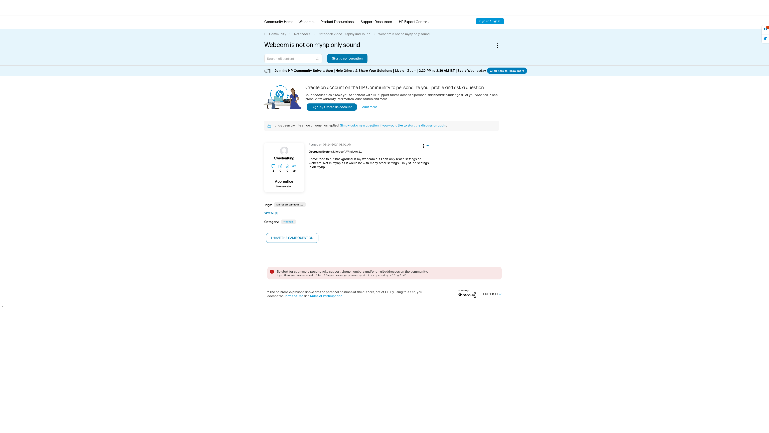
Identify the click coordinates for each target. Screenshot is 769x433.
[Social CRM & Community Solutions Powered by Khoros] (467, 294)
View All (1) (271, 213)
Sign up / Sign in (489, 21)
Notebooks (302, 34)
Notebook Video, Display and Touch (344, 34)
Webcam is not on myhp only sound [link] (404, 34)
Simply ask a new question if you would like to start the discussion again (393, 125)
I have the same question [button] (292, 238)
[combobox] (293, 58)
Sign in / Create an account (332, 107)
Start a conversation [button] (347, 58)
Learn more (369, 107)
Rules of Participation (326, 296)
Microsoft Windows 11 (290, 204)
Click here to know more (507, 70)
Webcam (288, 221)
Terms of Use (293, 296)
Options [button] (499, 45)
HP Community (275, 34)
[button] (423, 145)
